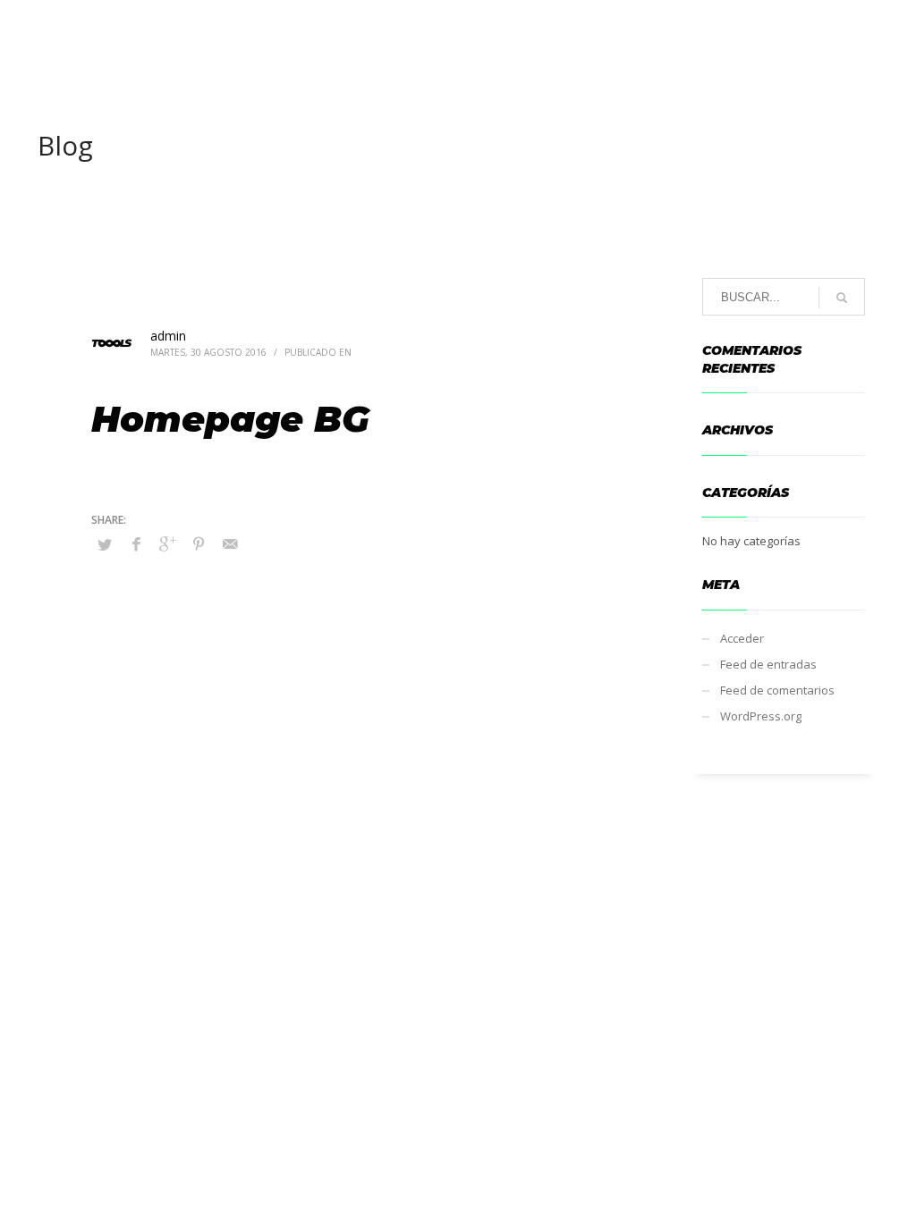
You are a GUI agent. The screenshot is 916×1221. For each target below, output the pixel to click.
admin (168, 335)
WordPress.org (761, 716)
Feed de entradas (768, 664)
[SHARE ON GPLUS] (167, 543)
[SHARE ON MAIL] (229, 543)
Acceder (742, 638)
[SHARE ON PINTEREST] (198, 543)
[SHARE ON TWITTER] (104, 544)
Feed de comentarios (777, 690)
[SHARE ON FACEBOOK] (136, 543)
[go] (841, 297)
